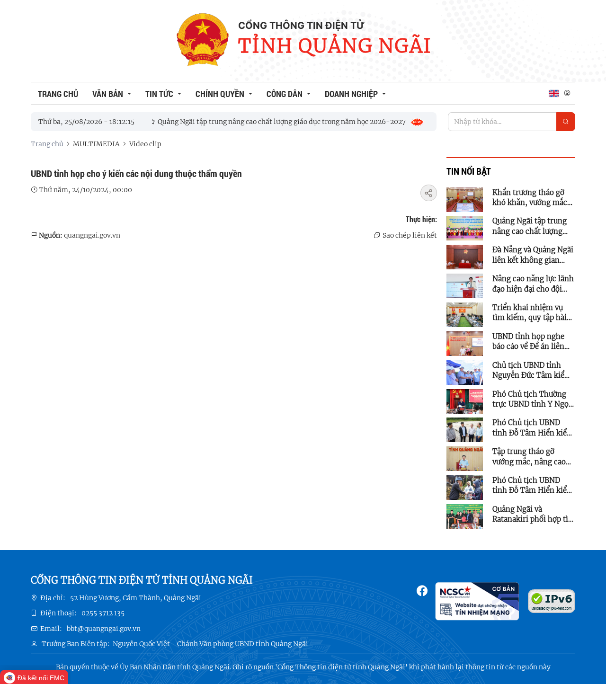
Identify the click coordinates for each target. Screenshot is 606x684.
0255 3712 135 (103, 613)
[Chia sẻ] (428, 193)
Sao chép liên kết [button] (410, 235)
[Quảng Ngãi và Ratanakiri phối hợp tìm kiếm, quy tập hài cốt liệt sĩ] (464, 516)
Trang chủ (47, 144)
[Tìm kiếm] (565, 121)
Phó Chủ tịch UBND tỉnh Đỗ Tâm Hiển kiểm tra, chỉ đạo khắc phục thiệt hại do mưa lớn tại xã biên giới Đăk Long (533, 428)
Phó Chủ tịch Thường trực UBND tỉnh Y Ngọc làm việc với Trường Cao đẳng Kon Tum (532, 399)
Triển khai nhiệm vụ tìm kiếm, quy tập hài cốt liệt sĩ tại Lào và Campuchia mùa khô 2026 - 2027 (529, 313)
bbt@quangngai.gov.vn (104, 628)
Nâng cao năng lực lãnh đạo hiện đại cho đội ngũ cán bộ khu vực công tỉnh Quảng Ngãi (533, 284)
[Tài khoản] (567, 93)
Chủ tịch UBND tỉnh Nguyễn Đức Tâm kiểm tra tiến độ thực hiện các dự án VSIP (531, 371)
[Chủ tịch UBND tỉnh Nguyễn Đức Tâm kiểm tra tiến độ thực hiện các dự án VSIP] (464, 372)
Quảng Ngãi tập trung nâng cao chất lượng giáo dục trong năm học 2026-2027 (533, 226)
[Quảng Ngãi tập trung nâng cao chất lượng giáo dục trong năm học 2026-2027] (464, 227)
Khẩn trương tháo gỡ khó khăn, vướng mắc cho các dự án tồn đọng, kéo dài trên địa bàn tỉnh (533, 198)
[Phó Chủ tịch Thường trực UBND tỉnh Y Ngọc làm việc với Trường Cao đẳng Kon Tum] (464, 400)
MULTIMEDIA (96, 144)
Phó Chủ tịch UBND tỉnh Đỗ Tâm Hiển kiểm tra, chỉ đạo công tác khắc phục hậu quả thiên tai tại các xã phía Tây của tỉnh (533, 486)
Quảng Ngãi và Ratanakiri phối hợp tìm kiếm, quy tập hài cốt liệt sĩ (533, 514)
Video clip (145, 144)
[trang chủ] (202, 41)
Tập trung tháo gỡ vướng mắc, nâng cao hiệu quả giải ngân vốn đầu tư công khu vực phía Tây (531, 457)
